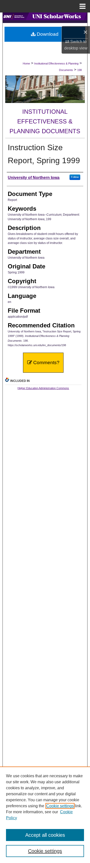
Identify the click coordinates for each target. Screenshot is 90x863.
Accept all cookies (45, 835)
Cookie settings (60, 806)
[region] (45, 815)
